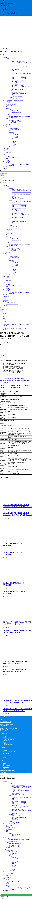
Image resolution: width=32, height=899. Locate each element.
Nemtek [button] (14, 133)
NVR (4, 764)
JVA (13, 140)
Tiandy (7, 160)
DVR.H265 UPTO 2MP (15, 121)
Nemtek (14, 857)
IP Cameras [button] (14, 81)
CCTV (7, 782)
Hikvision (11, 814)
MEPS (13, 142)
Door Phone (6, 753)
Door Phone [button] (6, 106)
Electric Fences (9, 850)
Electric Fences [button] (9, 126)
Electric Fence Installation (12, 13)
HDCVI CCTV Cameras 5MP (19, 78)
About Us (5, 9)
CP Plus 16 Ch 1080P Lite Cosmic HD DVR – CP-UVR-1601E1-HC (17, 701)
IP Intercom (8, 831)
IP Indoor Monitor (16, 110)
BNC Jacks (8, 152)
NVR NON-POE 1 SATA (15, 157)
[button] (2, 898)
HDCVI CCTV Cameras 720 (19, 80)
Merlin (16, 136)
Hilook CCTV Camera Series (19, 93)
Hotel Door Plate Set (11, 104)
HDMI (4, 757)
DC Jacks (8, 153)
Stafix (13, 145)
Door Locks (9, 101)
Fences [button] (4, 125)
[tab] (17, 382)
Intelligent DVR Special (14, 122)
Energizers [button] (11, 132)
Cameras (5, 750)
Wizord (16, 137)
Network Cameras (16, 98)
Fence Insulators (13, 130)
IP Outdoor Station (16, 112)
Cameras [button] (5, 57)
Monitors (14, 144)
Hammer (14, 138)
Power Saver (6, 168)
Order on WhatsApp (6, 377)
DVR (4, 754)
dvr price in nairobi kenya (15, 380)
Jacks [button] (4, 150)
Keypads (14, 141)
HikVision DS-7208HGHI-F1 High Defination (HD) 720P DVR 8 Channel (17, 506)
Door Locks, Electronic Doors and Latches (13, 751)
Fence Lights (12, 146)
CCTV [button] (7, 58)
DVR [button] (4, 113)
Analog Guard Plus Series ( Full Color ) (21, 62)
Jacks (4, 763)
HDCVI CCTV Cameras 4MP (19, 77)
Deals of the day (7, 743)
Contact (5, 15)
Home (4, 8)
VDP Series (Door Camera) (18, 70)
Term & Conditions (7, 744)
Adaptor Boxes (15, 129)
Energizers (11, 855)
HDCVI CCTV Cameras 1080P (19, 76)
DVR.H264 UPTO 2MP (15, 120)
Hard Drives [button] (6, 148)
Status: (1, 357)
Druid (16, 134)
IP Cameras (14, 94)
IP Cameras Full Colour (17, 85)
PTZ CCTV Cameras (17, 96)
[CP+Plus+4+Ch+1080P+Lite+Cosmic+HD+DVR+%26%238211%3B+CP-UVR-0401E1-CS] (0, 345)
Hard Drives (6, 755)
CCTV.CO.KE (3, 48)
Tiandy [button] (10, 97)
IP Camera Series (16, 69)
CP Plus (8, 342)
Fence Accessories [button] (13, 128)
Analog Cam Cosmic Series (18, 61)
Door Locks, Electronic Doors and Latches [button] (13, 100)
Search (2, 175)
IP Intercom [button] (8, 108)
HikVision (8, 124)
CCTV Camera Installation (9, 738)
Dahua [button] (10, 72)
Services (5, 10)
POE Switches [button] (6, 161)
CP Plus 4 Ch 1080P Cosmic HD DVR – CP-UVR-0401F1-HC (17, 623)
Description (5, 382)
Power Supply (6, 167)
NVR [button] (4, 154)
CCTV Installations (10, 12)
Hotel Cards (9, 102)
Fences (4, 849)
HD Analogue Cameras (17, 92)
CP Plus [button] (11, 60)
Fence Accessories (13, 851)
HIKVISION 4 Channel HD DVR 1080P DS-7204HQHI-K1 (15, 662)
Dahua (7, 158)
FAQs (4, 742)
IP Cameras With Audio (17, 89)
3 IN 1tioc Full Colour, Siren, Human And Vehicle (22, 83)
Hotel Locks (9, 105)
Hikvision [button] (11, 90)
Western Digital (9, 149)
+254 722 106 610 (8, 3)
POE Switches (6, 765)
